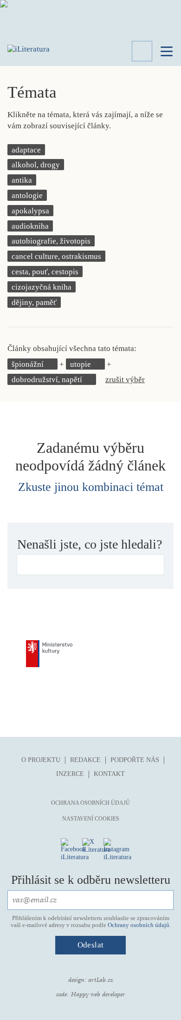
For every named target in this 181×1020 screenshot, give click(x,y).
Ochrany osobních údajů (138, 924)
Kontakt (109, 773)
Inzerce (70, 773)
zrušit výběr (125, 379)
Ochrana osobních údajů (90, 803)
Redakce (85, 759)
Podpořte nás (134, 759)
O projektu (40, 759)
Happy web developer (98, 994)
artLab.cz (100, 980)
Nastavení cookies (90, 818)
